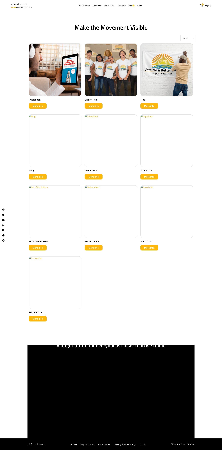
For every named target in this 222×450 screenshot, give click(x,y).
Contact (73, 444)
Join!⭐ (131, 5)
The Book (122, 5)
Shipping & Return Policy (124, 444)
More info (38, 106)
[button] (3, 209)
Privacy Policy (104, 444)
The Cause (96, 5)
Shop (139, 5)
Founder (142, 444)
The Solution (109, 5)
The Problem (84, 5)
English (208, 5)
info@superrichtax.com (36, 444)
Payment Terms (87, 444)
